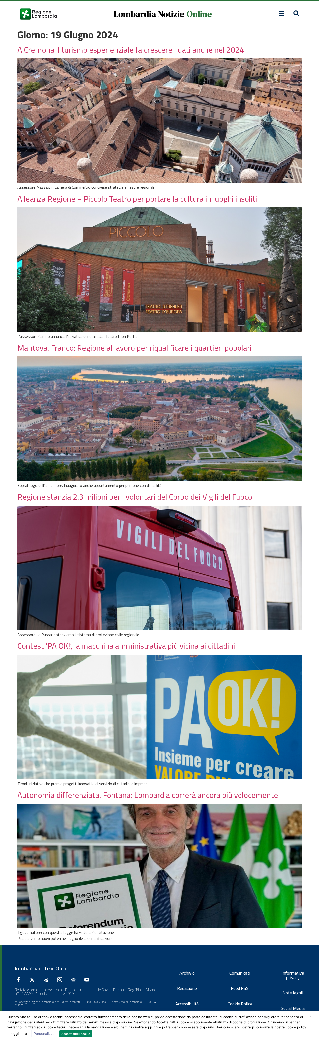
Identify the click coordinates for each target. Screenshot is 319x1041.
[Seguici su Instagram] (61, 979)
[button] (282, 13)
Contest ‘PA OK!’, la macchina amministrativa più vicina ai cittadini (126, 646)
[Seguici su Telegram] (47, 979)
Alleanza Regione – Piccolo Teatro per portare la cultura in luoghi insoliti (137, 199)
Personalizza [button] (44, 1033)
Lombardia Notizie (149, 14)
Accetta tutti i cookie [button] (75, 1034)
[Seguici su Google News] (74, 979)
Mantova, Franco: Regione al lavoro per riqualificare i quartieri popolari (134, 348)
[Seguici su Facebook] (19, 979)
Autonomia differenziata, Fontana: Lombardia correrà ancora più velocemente (147, 795)
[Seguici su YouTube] (88, 979)
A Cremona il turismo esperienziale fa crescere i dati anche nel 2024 (130, 50)
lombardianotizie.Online (42, 968)
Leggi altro (18, 1033)
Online (199, 14)
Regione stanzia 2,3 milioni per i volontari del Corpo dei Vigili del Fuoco (134, 497)
